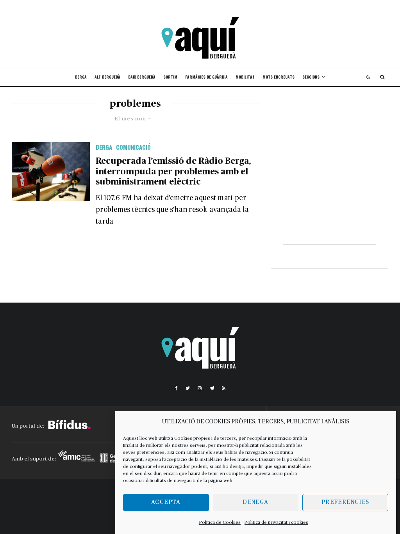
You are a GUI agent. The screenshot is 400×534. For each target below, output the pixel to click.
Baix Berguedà (141, 77)
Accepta (165, 502)
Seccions (311, 77)
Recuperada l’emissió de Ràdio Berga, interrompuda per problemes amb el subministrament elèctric (173, 171)
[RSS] (223, 388)
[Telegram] (211, 388)
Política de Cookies (220, 522)
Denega (255, 502)
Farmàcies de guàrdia (206, 77)
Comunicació (133, 147)
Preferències (345, 502)
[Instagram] (199, 388)
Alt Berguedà (107, 77)
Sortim (170, 77)
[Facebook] (176, 388)
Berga (81, 77)
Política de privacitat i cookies (276, 522)
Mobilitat (245, 77)
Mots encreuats (278, 77)
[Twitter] (188, 388)
